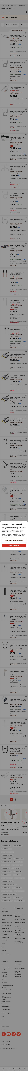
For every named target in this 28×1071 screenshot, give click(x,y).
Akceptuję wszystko (14, 545)
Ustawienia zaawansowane (14, 540)
